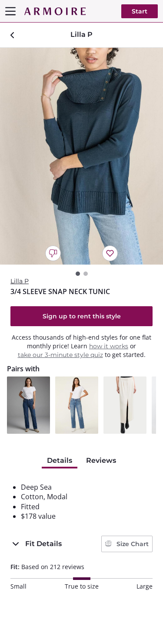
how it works (108, 346)
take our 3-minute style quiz (60, 355)
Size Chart (132, 544)
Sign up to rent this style (82, 316)
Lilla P (19, 281)
